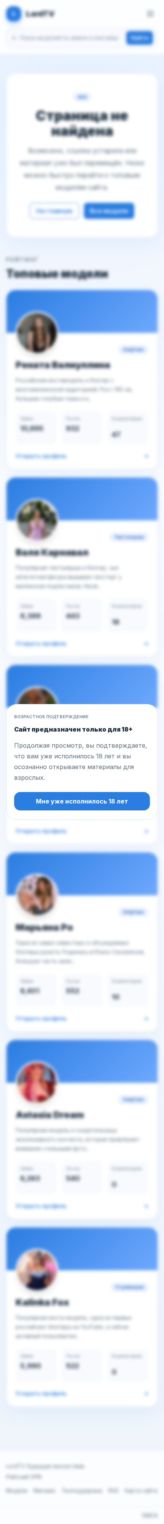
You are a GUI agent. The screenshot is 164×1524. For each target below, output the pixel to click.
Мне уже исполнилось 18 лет (82, 801)
